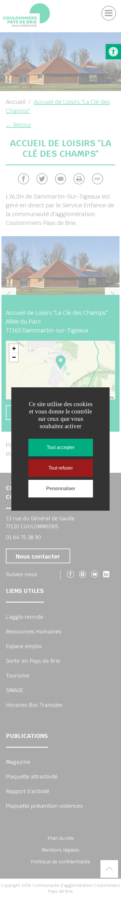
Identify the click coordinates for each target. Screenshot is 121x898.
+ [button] (14, 348)
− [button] (14, 357)
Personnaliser (60, 488)
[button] (113, 51)
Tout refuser (60, 467)
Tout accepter (61, 447)
